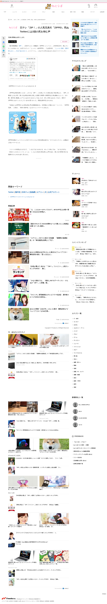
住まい (63, 12)
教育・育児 (73, 12)
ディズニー (77, 340)
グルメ (43, 12)
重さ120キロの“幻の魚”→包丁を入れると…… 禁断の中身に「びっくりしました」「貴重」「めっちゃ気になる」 (89, 152)
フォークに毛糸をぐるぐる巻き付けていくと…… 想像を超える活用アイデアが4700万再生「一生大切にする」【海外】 (89, 91)
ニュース (14, 12)
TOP (5, 12)
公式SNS (11, 601)
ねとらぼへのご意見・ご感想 (80, 445)
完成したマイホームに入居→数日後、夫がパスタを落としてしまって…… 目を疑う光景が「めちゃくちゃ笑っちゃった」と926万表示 (89, 142)
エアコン (40, 192)
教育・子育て (77, 381)
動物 (83, 12)
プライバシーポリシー (31, 601)
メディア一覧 (5, 601)
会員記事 (102, 12)
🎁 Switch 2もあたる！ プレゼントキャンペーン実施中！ (12, 1)
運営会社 (42, 601)
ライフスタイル (78, 353)
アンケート (76, 174)
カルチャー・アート (79, 328)
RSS (38, 601)
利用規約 (104, 593)
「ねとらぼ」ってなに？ (79, 442)
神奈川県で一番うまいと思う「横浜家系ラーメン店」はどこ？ (89, 227)
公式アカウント (54, 192)
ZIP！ (20, 46)
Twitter (11, 192)
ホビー (75, 349)
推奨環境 (52, 601)
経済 (75, 384)
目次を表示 (64, 41)
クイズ (34, 12)
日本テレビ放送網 (28, 192)
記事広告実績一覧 (77, 463)
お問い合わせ (22, 601)
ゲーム (75, 337)
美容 (75, 387)
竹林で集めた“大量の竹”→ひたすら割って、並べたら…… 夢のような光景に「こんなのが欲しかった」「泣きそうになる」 (90, 81)
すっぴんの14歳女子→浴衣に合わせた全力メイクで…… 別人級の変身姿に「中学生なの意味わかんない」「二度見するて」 (89, 111)
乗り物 (75, 356)
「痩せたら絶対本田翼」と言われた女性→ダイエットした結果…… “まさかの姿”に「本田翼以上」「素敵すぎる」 (89, 70)
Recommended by (58, 323)
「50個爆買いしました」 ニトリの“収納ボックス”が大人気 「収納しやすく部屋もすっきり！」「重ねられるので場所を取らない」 (89, 162)
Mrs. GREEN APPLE (84, 404)
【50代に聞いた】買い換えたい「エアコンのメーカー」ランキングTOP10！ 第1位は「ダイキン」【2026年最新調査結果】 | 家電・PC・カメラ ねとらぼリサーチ (86, 278)
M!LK (80, 411)
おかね (75, 324)
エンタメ (24, 12)
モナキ (80, 424)
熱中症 (17, 192)
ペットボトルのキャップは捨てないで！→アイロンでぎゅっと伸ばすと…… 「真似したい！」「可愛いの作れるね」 (89, 121)
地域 (53, 12)
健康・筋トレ (77, 362)
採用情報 (47, 601)
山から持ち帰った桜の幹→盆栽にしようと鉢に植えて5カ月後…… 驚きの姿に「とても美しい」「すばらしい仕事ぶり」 (89, 132)
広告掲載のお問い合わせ (79, 460)
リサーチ (92, 12)
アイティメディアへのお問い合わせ (82, 454)
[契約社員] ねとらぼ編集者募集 (81, 451)
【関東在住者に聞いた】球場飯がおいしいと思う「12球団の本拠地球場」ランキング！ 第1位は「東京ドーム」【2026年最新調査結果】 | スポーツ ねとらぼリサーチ (86, 254)
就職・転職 (77, 374)
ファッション (77, 346)
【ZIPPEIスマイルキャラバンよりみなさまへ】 (22, 196)
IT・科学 (76, 318)
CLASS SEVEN (83, 418)
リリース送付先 (77, 457)
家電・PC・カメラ (79, 371)
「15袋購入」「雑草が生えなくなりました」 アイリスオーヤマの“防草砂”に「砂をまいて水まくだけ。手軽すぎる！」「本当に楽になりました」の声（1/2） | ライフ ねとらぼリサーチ (86, 302)
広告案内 (16, 601)
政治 (75, 377)
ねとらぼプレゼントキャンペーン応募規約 (84, 448)
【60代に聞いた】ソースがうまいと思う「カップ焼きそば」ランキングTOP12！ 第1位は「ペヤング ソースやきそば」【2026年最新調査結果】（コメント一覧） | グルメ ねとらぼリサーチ (86, 290)
